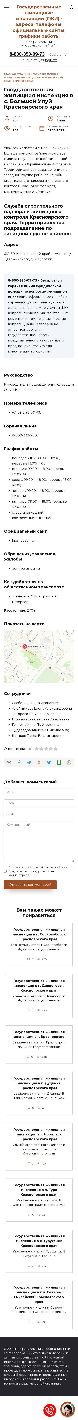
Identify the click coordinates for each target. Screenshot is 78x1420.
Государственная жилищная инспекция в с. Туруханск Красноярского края (39, 1241)
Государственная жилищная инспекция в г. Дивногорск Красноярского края (39, 985)
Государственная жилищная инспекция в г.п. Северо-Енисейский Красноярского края (39, 1294)
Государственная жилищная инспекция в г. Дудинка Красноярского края (39, 1083)
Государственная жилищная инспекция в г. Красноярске (39, 1034)
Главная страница (17, 74)
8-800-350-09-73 (27, 54)
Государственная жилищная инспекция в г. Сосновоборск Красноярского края (39, 934)
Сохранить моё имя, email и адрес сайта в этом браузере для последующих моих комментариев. (41, 871)
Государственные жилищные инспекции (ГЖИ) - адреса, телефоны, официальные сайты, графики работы (39, 21)
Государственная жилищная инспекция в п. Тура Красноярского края (39, 1190)
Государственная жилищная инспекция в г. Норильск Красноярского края (39, 1134)
